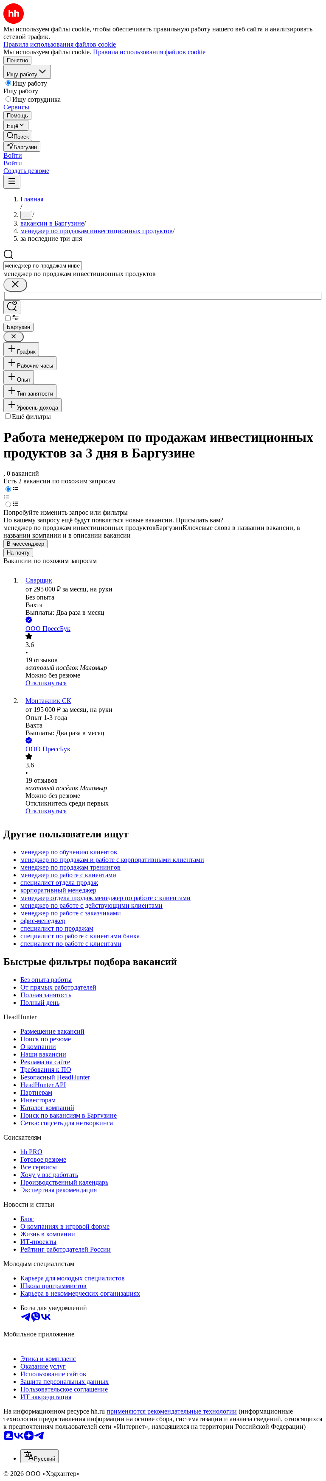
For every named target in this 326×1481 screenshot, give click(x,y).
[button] (12, 155)
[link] (17, 136)
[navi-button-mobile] (11, 182)
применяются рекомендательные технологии (172, 1411)
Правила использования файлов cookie (149, 52)
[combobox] (42, 265)
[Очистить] (15, 285)
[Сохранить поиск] (11, 307)
